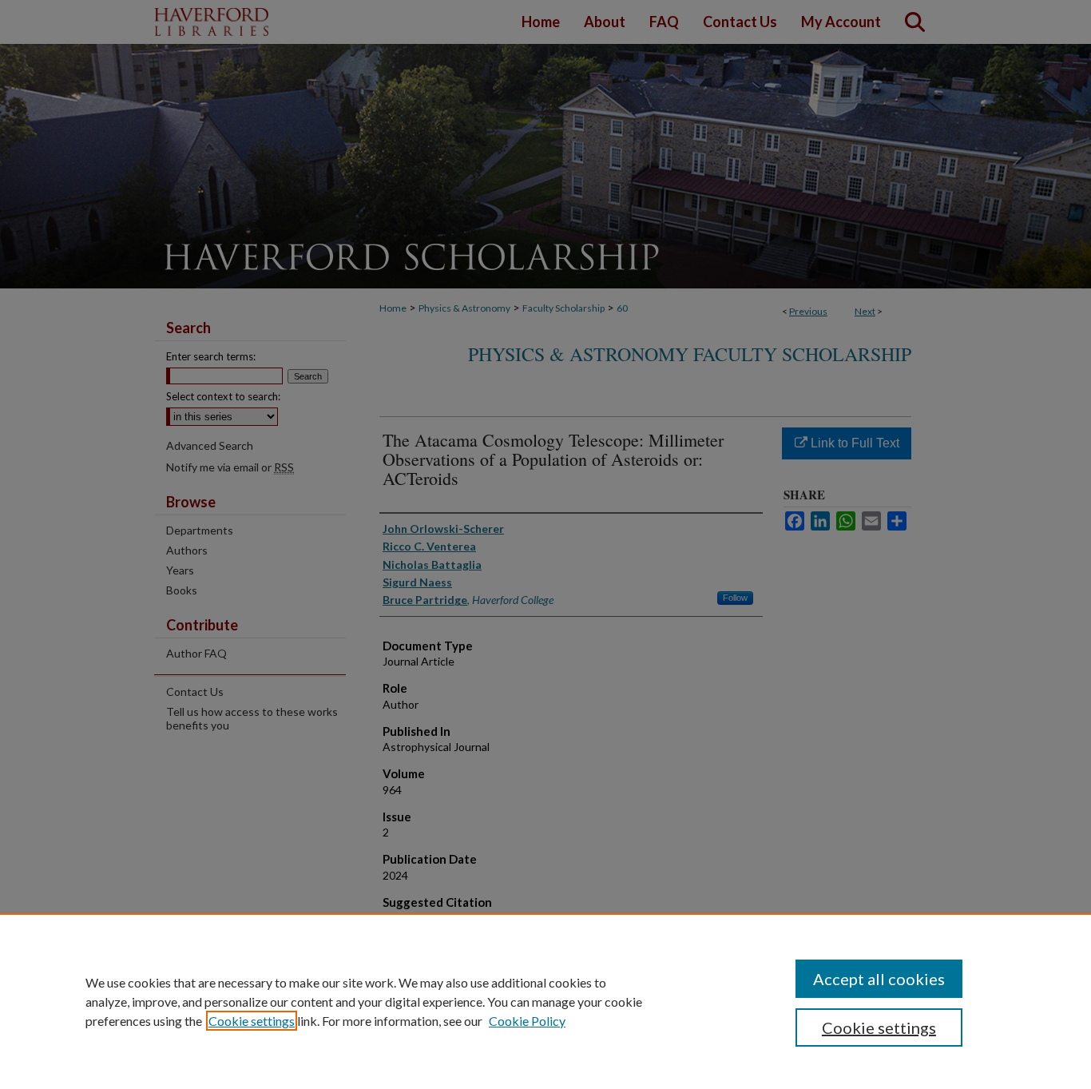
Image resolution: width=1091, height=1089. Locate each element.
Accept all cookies (879, 978)
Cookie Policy (527, 1020)
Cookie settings (251, 1020)
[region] (545, 1001)
